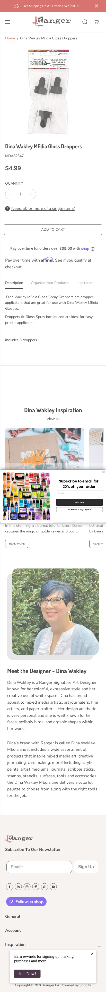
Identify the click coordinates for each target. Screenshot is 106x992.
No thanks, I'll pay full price (79, 509)
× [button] (92, 953)
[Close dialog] (103, 471)
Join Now (79, 502)
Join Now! (27, 973)
